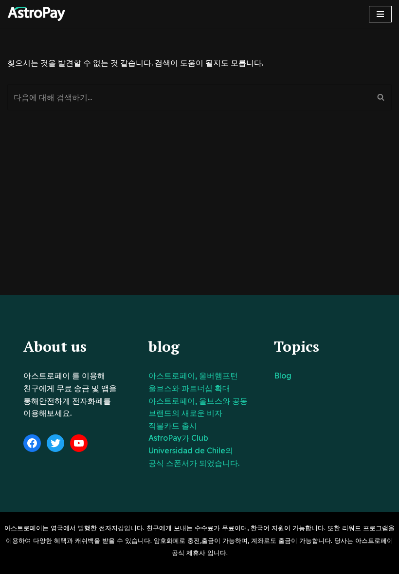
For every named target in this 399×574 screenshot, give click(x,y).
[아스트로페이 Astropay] (36, 14)
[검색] (381, 97)
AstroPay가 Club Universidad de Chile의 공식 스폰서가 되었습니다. (193, 450)
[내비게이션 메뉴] (380, 14)
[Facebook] (32, 443)
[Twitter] (55, 443)
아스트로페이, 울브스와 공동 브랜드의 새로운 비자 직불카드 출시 (198, 413)
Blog (282, 375)
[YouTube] (79, 443)
